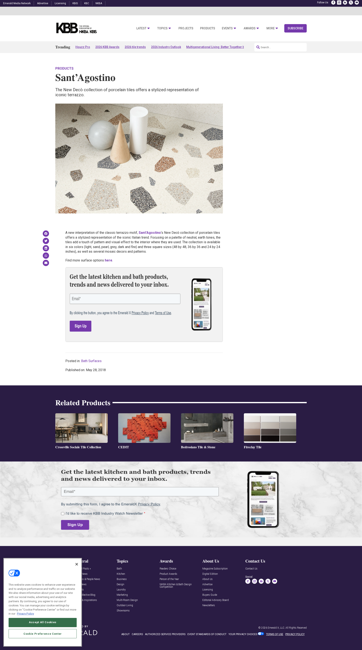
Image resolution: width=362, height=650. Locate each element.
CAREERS (137, 634)
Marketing (122, 595)
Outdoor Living (125, 605)
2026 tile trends (135, 47)
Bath (119, 568)
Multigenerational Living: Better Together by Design (221, 47)
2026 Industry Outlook (166, 47)
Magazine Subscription (215, 568)
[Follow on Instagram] (339, 2)
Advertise (42, 3)
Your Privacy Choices (243, 634)
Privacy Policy (25, 613)
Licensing (60, 3)
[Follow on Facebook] (333, 2)
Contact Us (251, 568)
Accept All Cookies (42, 622)
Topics (162, 28)
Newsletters (208, 605)
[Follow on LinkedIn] (345, 2)
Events (227, 28)
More (270, 28)
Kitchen (121, 574)
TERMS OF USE (274, 634)
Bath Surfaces (91, 361)
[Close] (76, 564)
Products (207, 28)
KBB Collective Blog (84, 595)
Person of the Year (169, 579)
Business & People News (87, 579)
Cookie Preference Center (42, 633)
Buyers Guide (209, 595)
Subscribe (295, 28)
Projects (185, 28)
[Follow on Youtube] (357, 2)
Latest (141, 28)
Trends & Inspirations (85, 600)
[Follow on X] (351, 2)
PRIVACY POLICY (295, 634)
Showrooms (123, 610)
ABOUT (125, 634)
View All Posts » (82, 568)
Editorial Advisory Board (215, 600)
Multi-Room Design (127, 600)
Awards (250, 28)
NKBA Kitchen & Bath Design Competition (176, 585)
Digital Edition (210, 574)
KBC (86, 3)
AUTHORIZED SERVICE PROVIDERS (165, 634)
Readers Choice (168, 568)
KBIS (75, 3)
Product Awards (168, 574)
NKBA (99, 3)
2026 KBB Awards (107, 47)
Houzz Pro (82, 47)
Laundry (121, 589)
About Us (207, 579)
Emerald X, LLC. (276, 627)
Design (120, 584)
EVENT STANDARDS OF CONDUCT (206, 634)
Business (122, 579)
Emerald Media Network (17, 3)
